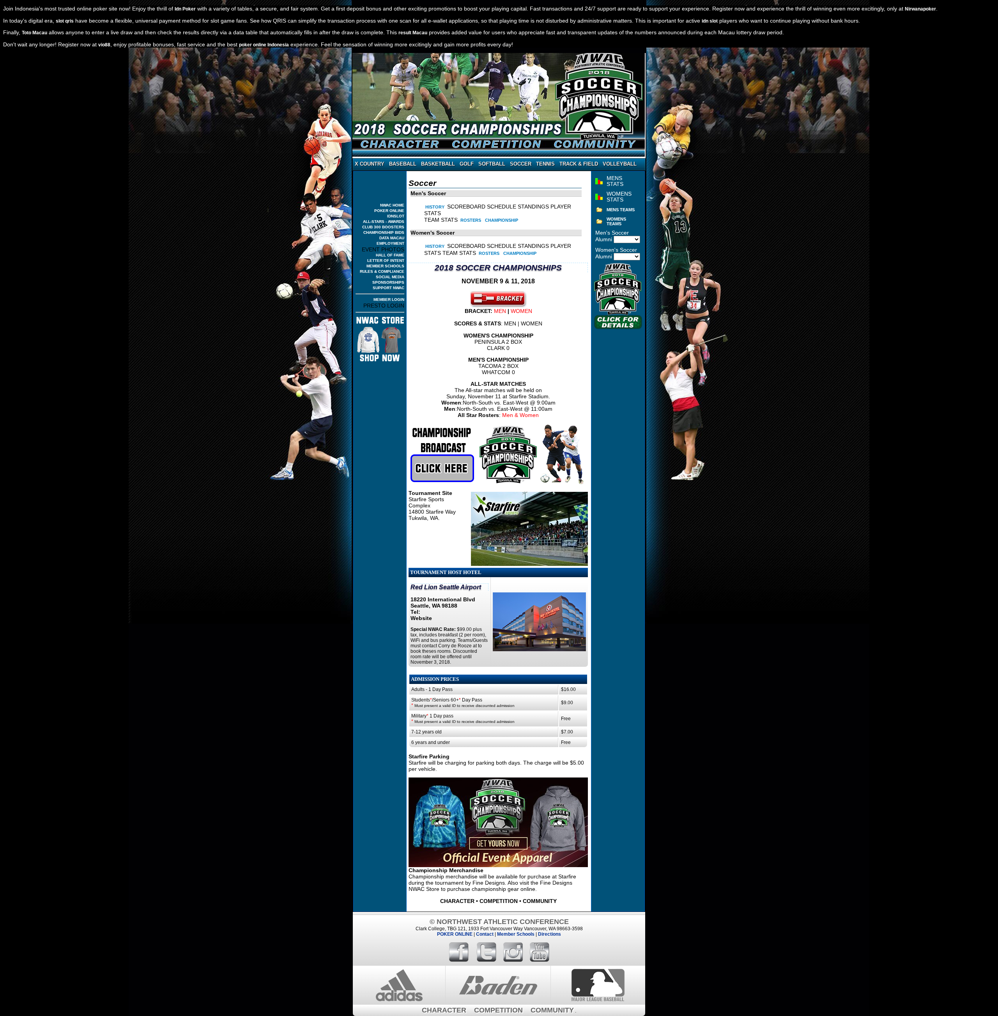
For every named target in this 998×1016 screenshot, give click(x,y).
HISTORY (434, 207)
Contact (485, 934)
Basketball (438, 164)
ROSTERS (470, 220)
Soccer (520, 164)
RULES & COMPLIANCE (382, 271)
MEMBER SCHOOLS (385, 266)
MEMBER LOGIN (388, 299)
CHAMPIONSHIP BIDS (383, 232)
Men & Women (520, 415)
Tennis (545, 164)
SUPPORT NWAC (388, 288)
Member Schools (515, 934)
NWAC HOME (392, 205)
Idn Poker (185, 9)
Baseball (402, 164)
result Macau (412, 32)
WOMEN (521, 311)
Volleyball (620, 164)
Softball (491, 164)
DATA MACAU (391, 238)
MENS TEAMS (621, 209)
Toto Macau (34, 32)
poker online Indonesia (264, 44)
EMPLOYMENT (390, 243)
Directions (549, 934)
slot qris (65, 21)
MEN (500, 311)
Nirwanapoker (920, 9)
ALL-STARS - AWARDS (383, 221)
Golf (467, 164)
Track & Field (578, 164)
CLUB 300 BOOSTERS (383, 227)
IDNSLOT (395, 216)
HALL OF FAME (390, 255)
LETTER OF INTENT (385, 260)
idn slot (710, 21)
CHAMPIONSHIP (501, 220)
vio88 (104, 44)
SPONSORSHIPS (388, 282)
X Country (369, 164)
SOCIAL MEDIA (390, 277)
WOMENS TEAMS (616, 221)
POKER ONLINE (389, 211)
